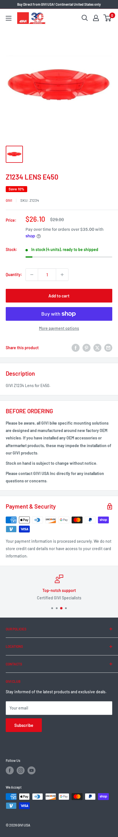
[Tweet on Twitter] (97, 348)
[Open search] (85, 18)
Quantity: (14, 274)
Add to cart (59, 295)
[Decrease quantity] (32, 275)
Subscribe (23, 725)
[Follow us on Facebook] (10, 770)
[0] (107, 18)
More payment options (59, 328)
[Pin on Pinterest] (86, 348)
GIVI (9, 200)
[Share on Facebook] (76, 348)
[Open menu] (8, 18)
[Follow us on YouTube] (31, 770)
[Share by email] (108, 348)
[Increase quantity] (62, 275)
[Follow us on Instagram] (21, 770)
